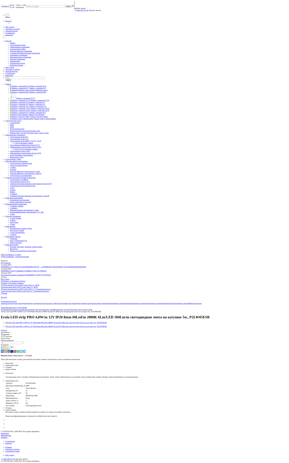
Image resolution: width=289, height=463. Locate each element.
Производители (11, 31)
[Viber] (15, 351)
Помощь (4, 437)
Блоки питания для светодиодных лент (38, 310)
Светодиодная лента (18, 45)
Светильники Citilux (18, 49)
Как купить (9, 27)
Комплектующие (16, 65)
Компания (5, 433)
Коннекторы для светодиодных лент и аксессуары (72, 310)
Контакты (9, 35)
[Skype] (21, 351)
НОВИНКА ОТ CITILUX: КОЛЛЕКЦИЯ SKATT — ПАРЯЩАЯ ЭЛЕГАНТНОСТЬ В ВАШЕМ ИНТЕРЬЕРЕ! (43, 267)
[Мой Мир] (8, 351)
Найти (8, 80)
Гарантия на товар (12, 451)
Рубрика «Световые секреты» (12, 283)
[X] (11, 351)
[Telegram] (24, 351)
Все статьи (5, 279)
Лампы (12, 43)
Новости (8, 443)
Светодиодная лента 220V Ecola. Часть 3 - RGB (19, 287)
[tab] (144, 334)
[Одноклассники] (5, 351)
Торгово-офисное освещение (21, 51)
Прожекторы (15, 61)
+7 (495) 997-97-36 (81, 10)
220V (7, 310)
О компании (10, 33)
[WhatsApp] (18, 351)
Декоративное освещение (20, 47)
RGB (3, 310)
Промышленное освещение (20, 57)
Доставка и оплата (12, 29)
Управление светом (17, 63)
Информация (6, 435)
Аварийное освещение (18, 55)
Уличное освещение (17, 59)
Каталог (8, 21)
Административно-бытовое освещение (25, 53)
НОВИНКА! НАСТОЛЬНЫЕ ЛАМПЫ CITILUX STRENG (24, 271)
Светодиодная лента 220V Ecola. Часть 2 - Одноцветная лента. (25, 291)
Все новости (5, 263)
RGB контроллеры (16, 310)
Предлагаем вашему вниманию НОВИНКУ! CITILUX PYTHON (26, 275)
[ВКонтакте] (2, 351)
